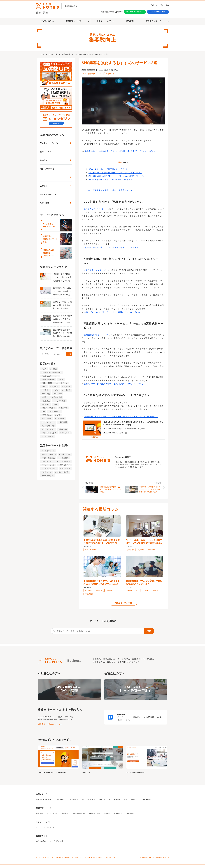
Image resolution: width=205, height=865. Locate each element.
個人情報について (78, 857)
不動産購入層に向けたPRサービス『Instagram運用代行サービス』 (117, 176)
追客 (61, 380)
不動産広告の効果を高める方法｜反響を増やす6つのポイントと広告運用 (102, 541)
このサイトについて (49, 857)
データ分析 (66, 433)
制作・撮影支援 (79, 813)
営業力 (45, 397)
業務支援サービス (73, 21)
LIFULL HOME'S (49, 454)
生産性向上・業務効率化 (52, 372)
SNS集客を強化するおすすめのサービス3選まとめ (111, 179)
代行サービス (55, 411)
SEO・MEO (47, 383)
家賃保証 (46, 404)
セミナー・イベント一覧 (45, 827)
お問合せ (60, 857)
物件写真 (64, 408)
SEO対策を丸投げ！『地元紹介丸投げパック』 (109, 169)
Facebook (120, 714)
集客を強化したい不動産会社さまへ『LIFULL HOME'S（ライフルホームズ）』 (120, 151)
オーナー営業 (48, 436)
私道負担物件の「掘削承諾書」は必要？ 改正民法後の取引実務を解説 (62, 319)
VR (56, 404)
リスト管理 (47, 419)
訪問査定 (67, 390)
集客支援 (39, 813)
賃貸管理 (67, 387)
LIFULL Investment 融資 (135, 773)
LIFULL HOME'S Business (69, 689)
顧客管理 (107, 813)
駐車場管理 (58, 397)
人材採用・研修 (49, 426)
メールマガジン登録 (158, 12)
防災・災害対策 (49, 458)
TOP (42, 54)
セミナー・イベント (105, 21)
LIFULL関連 (130, 813)
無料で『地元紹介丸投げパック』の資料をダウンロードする (111, 247)
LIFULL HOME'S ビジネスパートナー (52, 773)
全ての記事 (53, 54)
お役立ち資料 (41, 841)
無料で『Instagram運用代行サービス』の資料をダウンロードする (113, 384)
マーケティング (46, 177)
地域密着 (63, 429)
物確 (58, 415)
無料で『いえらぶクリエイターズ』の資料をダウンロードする (112, 312)
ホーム (38, 857)
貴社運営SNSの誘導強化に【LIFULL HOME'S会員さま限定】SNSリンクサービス (121, 417)
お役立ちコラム (47, 21)
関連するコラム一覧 (123, 603)
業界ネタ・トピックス (49, 143)
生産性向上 (118, 813)
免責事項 (67, 857)
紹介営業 (58, 394)
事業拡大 (66, 461)
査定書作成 (47, 415)
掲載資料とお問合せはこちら (50, 724)
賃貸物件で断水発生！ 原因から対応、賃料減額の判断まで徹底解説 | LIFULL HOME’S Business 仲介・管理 (62, 333)
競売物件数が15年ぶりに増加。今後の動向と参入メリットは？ (144, 582)
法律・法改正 (66, 454)
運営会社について (111, 857)
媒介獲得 (63, 422)
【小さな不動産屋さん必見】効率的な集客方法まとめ (109, 190)
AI (44, 411)
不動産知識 (64, 458)
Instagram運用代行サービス (96, 335)
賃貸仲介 (55, 387)
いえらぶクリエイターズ (95, 270)
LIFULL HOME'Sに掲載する (94, 857)
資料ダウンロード (153, 21)
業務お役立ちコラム (52, 134)
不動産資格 (66, 469)
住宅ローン (47, 472)
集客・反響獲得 (49, 380)
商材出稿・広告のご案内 (160, 5)
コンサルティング (49, 433)
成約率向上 (65, 813)
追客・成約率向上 (47, 169)
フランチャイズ (49, 422)
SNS (45, 387)
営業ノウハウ (45, 152)
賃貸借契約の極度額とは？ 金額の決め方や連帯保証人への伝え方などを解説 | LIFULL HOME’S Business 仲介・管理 (62, 291)
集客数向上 (66, 54)
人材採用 (43, 186)
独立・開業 (44, 203)
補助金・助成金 (62, 472)
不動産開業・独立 (49, 469)
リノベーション (49, 465)
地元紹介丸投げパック (94, 209)
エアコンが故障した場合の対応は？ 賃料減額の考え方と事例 (62, 305)
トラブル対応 (60, 401)
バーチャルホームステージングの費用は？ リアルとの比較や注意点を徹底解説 (144, 541)
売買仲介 (46, 390)
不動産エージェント (50, 461)
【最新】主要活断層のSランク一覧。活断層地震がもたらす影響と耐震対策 (62, 277)
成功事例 (130, 21)
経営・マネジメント (48, 194)
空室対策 (46, 401)
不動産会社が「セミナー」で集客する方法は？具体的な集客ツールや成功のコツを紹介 (102, 582)
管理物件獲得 (65, 465)
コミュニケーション (50, 376)
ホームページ (62, 383)
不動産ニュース (49, 451)
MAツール (60, 419)
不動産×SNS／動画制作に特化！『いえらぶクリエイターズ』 (115, 173)
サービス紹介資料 (56, 841)
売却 (45, 369)
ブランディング (49, 429)
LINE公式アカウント (135, 12)
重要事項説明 (48, 476)
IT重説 (54, 369)
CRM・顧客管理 (49, 408)
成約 (56, 390)
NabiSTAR (86, 773)
